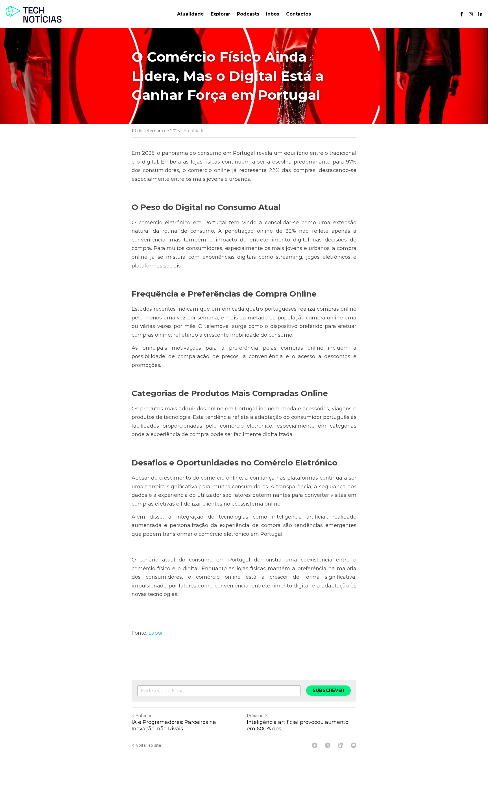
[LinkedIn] (340, 745)
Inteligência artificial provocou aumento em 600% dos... (297, 725)
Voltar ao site (148, 745)
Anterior (143, 715)
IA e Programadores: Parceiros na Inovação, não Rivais (174, 725)
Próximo (255, 715)
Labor (156, 633)
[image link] (34, 13)
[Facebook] (314, 745)
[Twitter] (327, 745)
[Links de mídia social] (461, 14)
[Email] (353, 745)
